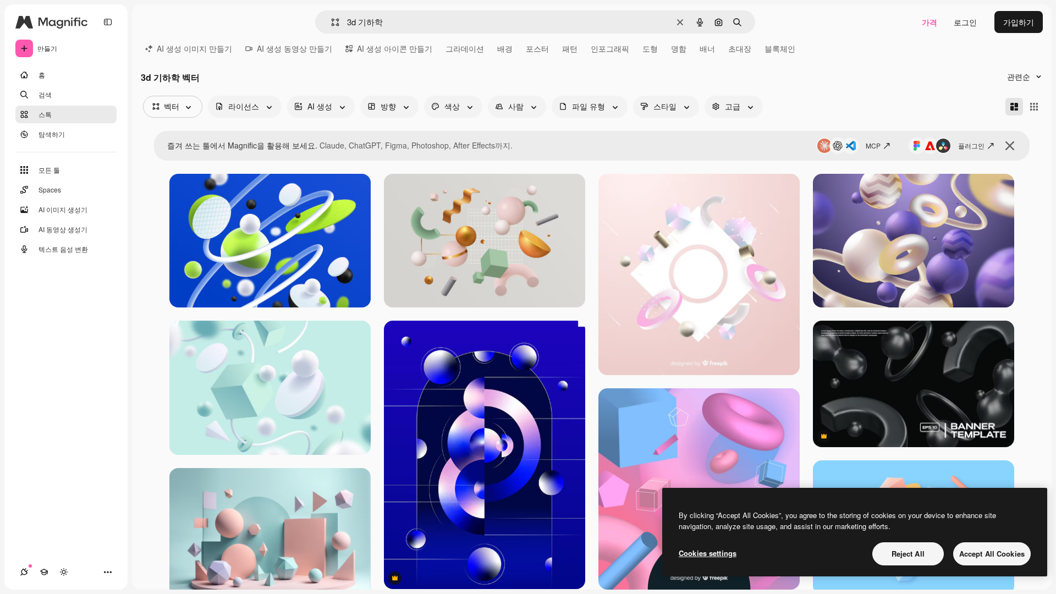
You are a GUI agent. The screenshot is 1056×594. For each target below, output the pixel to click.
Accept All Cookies (992, 553)
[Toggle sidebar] (108, 22)
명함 (678, 48)
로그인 (965, 22)
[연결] (24, 572)
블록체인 (780, 48)
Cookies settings (707, 553)
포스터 (537, 48)
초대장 (739, 48)
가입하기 (1018, 22)
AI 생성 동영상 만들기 (294, 48)
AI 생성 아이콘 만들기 (394, 48)
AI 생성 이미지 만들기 (194, 48)
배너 (707, 48)
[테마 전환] (64, 572)
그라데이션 (465, 48)
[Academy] (44, 572)
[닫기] (1009, 145)
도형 (650, 48)
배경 (505, 48)
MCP (873, 145)
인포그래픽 (610, 48)
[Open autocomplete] (331, 22)
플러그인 (971, 145)
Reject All (908, 553)
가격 (929, 22)
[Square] (1034, 107)
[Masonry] (1014, 107)
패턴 (570, 48)
